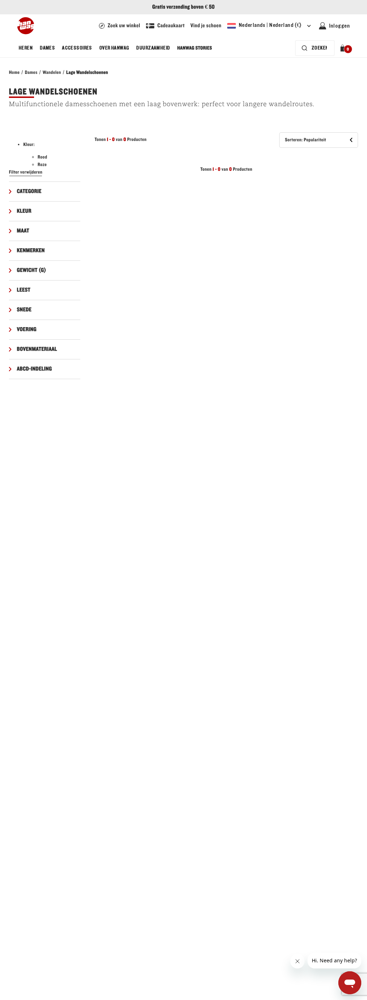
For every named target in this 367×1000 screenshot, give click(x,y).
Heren (26, 48)
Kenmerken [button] (31, 250)
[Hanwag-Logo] (25, 25)
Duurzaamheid (153, 48)
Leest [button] (23, 290)
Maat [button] (23, 231)
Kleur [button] (24, 211)
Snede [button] (24, 310)
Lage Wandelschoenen (87, 72)
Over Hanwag (114, 48)
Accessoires (77, 48)
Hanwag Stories (194, 48)
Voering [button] (27, 329)
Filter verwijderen (25, 172)
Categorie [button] (29, 191)
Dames (47, 48)
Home (14, 72)
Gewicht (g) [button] (31, 270)
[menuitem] (25, 48)
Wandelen (52, 72)
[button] (344, 48)
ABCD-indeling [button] (34, 369)
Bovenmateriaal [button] (37, 349)
